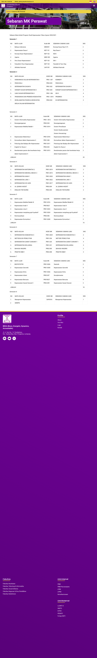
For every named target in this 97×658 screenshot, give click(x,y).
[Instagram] (14, 338)
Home (8, 11)
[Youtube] (9, 338)
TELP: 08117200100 (6, 1)
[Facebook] (4, 338)
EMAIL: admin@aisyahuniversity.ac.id (24, 1)
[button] (94, 5)
